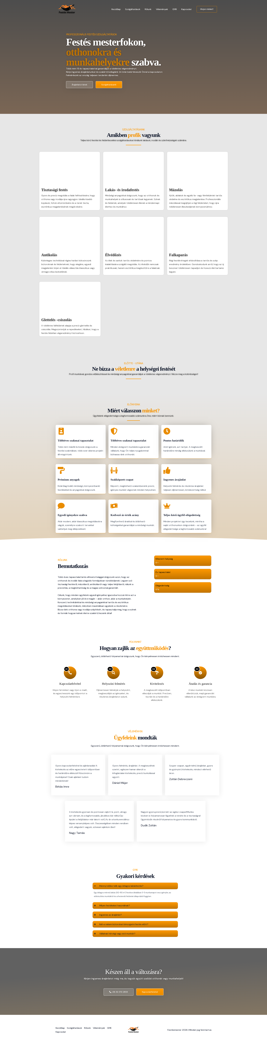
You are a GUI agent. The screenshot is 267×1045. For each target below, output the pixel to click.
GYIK (174, 9)
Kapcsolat (186, 9)
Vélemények (162, 9)
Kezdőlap (116, 9)
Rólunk (148, 9)
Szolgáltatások (132, 9)
